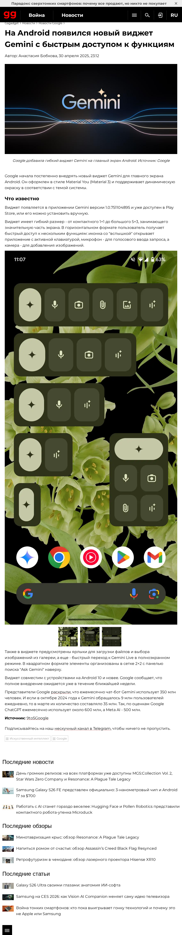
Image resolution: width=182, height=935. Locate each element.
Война (37, 15)
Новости (72, 15)
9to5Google (38, 718)
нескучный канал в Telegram (83, 728)
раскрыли (61, 692)
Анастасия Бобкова (37, 56)
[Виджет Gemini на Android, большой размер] (91, 437)
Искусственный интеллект (29, 738)
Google (62, 738)
